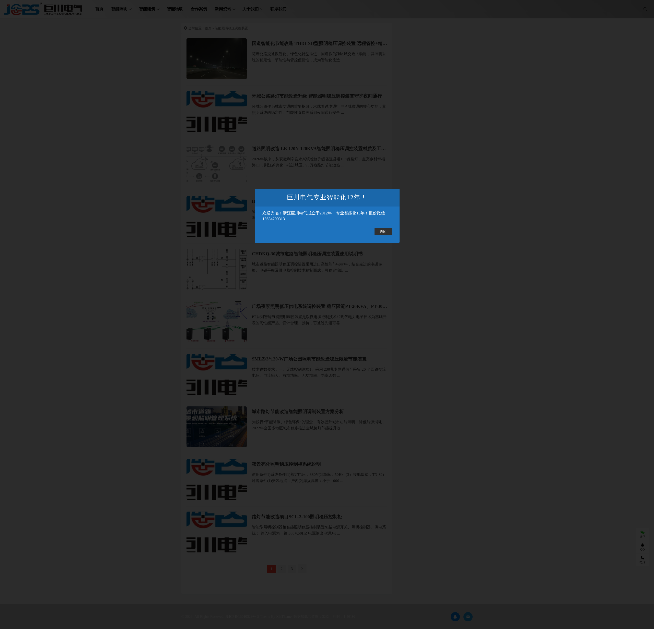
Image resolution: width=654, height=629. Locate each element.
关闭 (383, 231)
